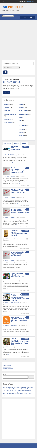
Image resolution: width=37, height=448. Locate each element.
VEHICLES (21, 135)
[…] (13, 162)
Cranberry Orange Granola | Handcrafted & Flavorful (19, 233)
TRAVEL (21, 132)
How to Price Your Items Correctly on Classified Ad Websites (17, 390)
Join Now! (6, 92)
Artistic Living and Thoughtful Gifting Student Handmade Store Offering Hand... (20, 341)
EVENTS (21, 104)
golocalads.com (7, 367)
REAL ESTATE (22, 126)
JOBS (20, 117)
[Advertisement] (18, 40)
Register (29, 1)
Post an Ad (27, 17)
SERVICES (21, 129)
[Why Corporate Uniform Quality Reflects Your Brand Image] (6, 215)
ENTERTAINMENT (8, 122)
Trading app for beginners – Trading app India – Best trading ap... (19, 319)
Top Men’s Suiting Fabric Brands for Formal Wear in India (18, 190)
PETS (20, 120)
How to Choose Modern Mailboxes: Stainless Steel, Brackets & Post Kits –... (20, 297)
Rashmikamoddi (14, 325)
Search (5, 374)
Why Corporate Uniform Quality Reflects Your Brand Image (20, 210)
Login (33, 1)
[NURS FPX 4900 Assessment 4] (6, 152)
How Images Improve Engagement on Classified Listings (16, 388)
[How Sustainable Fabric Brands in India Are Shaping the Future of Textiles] (6, 174)
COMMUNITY (7, 110)
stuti (11, 346)
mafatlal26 (13, 176)
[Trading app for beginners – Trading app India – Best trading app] (6, 323)
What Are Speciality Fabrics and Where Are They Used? (17, 253)
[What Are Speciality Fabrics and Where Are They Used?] (6, 258)
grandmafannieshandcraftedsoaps (18, 238)
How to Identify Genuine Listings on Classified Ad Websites (17, 392)
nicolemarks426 (14, 280)
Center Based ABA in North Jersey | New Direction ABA (17, 275)
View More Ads (5, 359)
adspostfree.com (7, 365)
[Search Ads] (5, 72)
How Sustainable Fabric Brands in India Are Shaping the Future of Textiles (18, 170)
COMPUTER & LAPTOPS (10, 114)
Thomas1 (12, 154)
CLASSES (6, 107)
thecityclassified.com (8, 368)
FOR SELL (21, 107)
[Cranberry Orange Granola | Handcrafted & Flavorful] (6, 237)
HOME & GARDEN (23, 114)
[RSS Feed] (3, 1)
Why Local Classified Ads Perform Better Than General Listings (18, 387)
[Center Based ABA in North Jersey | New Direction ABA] (6, 279)
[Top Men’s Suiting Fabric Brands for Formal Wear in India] (6, 195)
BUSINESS (6, 104)
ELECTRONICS (7, 119)
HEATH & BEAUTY (23, 110)
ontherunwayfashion (15, 302)
